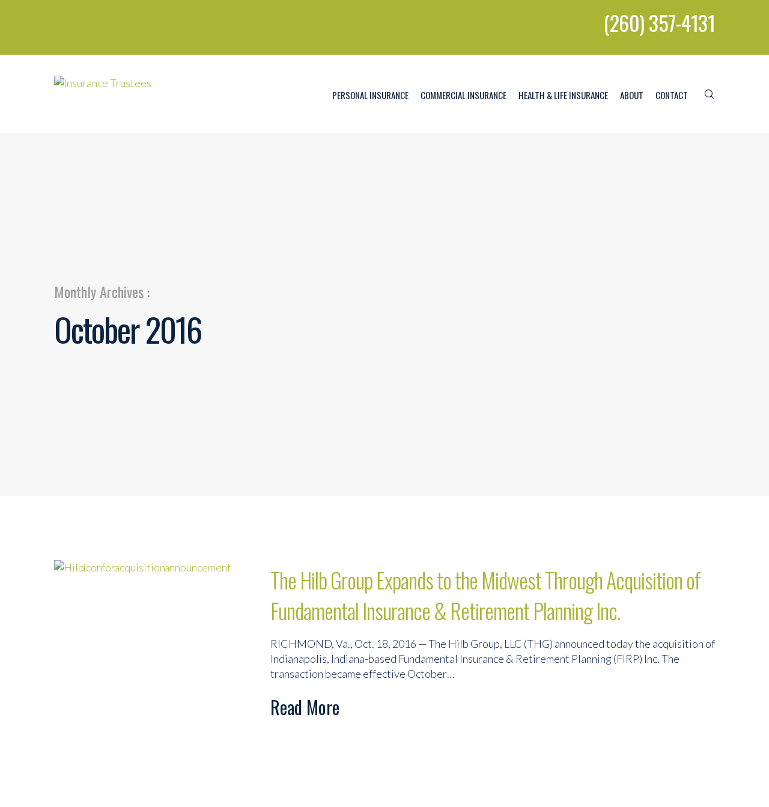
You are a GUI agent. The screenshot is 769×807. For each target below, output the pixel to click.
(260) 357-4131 (659, 22)
